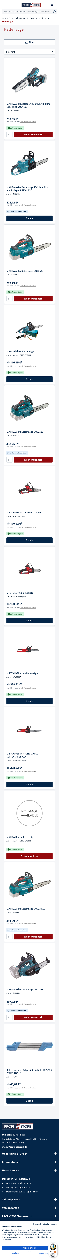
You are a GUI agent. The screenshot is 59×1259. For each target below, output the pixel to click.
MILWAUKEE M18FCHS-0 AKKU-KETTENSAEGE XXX (22, 755)
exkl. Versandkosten (28, 121)
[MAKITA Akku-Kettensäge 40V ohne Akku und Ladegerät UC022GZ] (29, 163)
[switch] (52, 1255)
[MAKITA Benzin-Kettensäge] (29, 813)
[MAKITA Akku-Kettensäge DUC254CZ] (29, 885)
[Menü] (5, 5)
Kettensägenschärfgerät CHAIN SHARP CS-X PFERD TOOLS (29, 1072)
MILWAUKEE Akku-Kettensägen (22, 673)
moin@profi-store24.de (14, 1146)
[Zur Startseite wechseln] (31, 5)
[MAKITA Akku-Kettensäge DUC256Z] (29, 408)
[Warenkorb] (56, 5)
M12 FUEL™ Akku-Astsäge (19, 592)
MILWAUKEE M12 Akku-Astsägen (23, 512)
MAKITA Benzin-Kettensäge (20, 837)
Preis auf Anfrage (29, 856)
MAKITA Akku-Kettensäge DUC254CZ (25, 908)
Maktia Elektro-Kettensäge (20, 351)
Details (29, 218)
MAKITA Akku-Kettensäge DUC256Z (24, 431)
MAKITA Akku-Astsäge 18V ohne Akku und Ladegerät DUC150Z (28, 105)
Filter (31, 42)
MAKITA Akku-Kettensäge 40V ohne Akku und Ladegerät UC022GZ (27, 189)
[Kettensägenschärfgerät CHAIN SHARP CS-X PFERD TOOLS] (29, 1046)
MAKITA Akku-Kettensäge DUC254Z (24, 270)
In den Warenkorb (33, 134)
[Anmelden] (52, 5)
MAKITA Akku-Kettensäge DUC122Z (24, 989)
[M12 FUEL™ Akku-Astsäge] (29, 569)
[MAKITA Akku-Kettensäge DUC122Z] (29, 965)
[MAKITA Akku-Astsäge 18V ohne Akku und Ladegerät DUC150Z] (29, 80)
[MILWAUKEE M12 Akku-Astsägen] (29, 488)
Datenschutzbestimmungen (45, 1224)
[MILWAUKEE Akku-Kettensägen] (29, 649)
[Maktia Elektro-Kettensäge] (29, 327)
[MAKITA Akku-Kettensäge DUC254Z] (29, 247)
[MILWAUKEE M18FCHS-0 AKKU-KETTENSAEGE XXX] (29, 729)
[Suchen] (54, 11)
